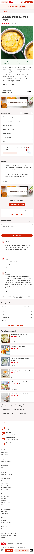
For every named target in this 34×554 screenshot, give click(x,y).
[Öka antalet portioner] (32, 113)
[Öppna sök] (22, 2)
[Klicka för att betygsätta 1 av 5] (12, 214)
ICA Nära (3, 500)
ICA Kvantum (4, 505)
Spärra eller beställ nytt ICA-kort (9, 533)
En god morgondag (6, 522)
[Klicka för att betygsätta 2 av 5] (14, 214)
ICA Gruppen (4, 498)
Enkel (27, 63)
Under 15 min (6, 63)
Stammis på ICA (5, 478)
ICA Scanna (4, 470)
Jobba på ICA (4, 513)
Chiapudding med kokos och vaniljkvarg (21, 370)
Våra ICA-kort (4, 489)
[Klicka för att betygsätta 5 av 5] (22, 214)
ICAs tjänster (5, 465)
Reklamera (4, 529)
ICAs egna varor (5, 496)
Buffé (4, 93)
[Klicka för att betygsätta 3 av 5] (17, 214)
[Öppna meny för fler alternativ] (8, 337)
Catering (3, 457)
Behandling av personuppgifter (8, 535)
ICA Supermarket (5, 502)
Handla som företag (6, 461)
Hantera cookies (5, 537)
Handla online (4, 452)
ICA (2, 493)
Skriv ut (6, 84)
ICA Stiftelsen (4, 520)
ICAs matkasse (4, 454)
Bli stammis (4, 481)
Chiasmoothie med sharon (17, 346)
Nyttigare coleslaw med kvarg (18, 334)
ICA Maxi (3, 507)
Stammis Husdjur (5, 485)
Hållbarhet (4, 517)
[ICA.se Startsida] (11, 2)
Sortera (29, 221)
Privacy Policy (27, 296)
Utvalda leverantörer (6, 509)
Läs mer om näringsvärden (15, 325)
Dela (13, 84)
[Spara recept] (8, 335)
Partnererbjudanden (6, 487)
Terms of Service (15, 297)
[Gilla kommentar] (6, 252)
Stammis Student (5, 483)
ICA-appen (3, 468)
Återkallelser (4, 531)
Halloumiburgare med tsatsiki (18, 382)
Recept (5, 11)
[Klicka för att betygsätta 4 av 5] (19, 214)
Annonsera (4, 511)
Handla (3, 450)
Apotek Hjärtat (5, 459)
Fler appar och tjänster (6, 474)
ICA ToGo (3, 472)
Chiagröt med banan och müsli (19, 393)
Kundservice (4, 526)
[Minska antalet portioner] (21, 113)
